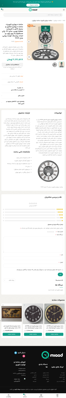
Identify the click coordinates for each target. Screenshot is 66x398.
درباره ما (63, 373)
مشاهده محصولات (33, 5)
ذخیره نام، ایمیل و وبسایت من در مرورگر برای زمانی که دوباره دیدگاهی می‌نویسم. (38, 270)
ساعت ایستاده (46, 377)
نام (61, 255)
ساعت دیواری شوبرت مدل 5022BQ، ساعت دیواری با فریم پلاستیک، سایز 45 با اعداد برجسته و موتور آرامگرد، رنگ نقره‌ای (33, 327)
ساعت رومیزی (46, 375)
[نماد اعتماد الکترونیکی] (20, 380)
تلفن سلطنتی (33, 373)
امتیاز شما (59, 231)
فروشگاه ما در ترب (61, 381)
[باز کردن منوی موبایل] (64, 9)
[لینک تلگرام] (15, 352)
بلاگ (64, 379)
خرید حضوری (62, 377)
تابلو (35, 379)
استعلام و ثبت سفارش (12, 65)
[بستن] (2, 5)
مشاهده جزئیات (54, 334)
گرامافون (34, 377)
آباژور (48, 381)
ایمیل (61, 262)
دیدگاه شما (59, 235)
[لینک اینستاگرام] (24, 356)
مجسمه (34, 381)
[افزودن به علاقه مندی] (45, 305)
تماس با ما (62, 375)
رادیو (35, 375)
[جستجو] (60, 15)
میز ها (47, 379)
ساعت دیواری (57, 21)
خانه (64, 21)
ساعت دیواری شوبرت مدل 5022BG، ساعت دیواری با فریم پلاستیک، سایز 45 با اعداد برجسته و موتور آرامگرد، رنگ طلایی (54, 327)
